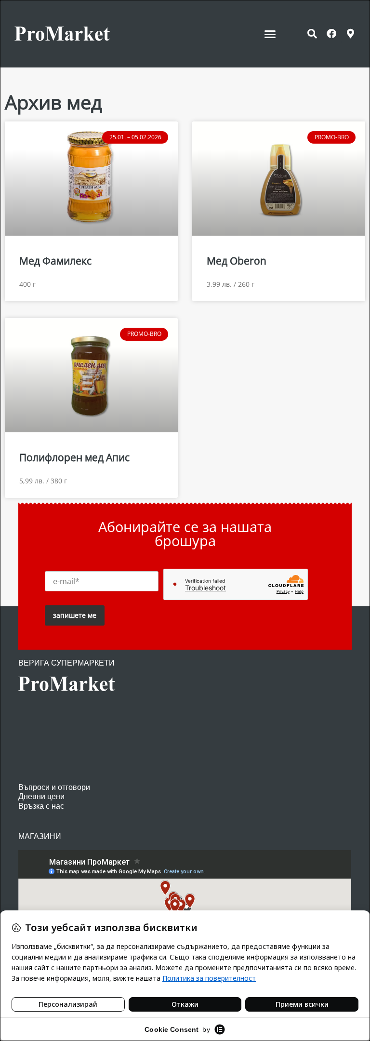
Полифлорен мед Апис (74, 457)
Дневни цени (41, 796)
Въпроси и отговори (54, 787)
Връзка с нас (41, 806)
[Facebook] (331, 33)
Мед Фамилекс (55, 260)
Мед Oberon (236, 260)
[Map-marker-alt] (350, 33)
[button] (270, 34)
